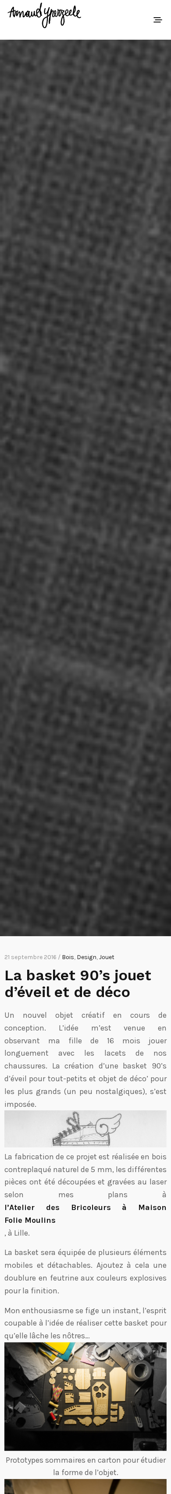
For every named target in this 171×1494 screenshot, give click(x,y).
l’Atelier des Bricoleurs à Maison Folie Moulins (85, 1214)
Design (86, 957)
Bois (68, 957)
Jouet (106, 957)
